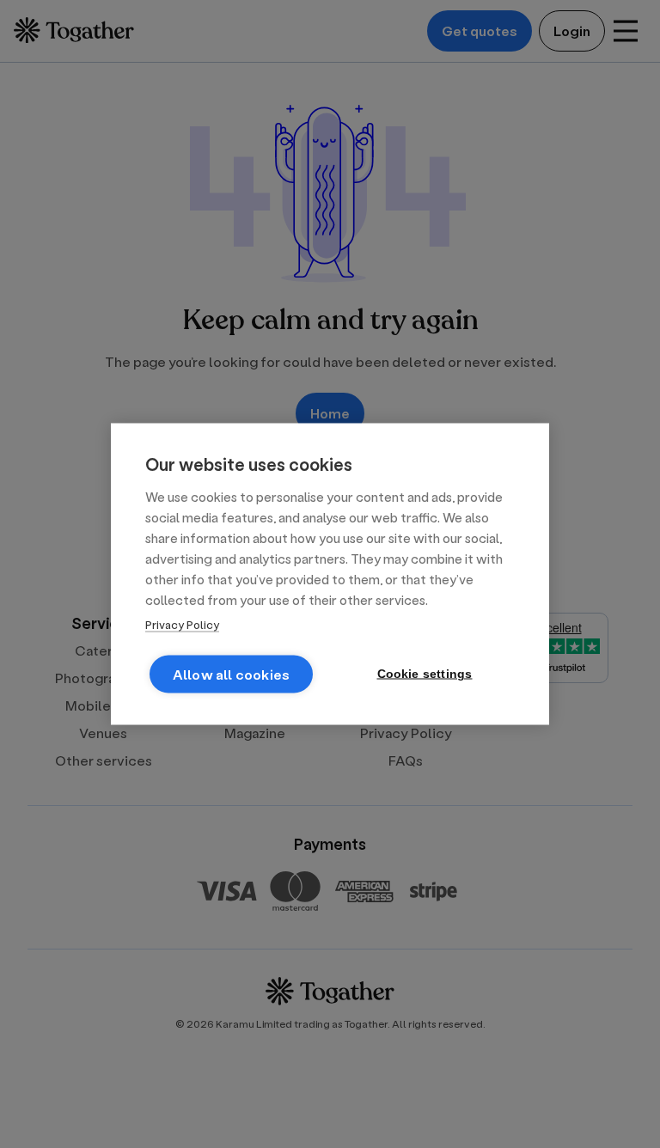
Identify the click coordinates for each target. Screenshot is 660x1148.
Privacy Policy (182, 624)
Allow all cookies (231, 674)
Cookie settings (425, 674)
